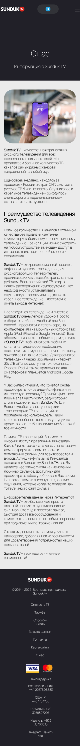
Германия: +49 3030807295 (40, 711)
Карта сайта (40, 647)
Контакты (40, 639)
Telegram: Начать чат (40, 734)
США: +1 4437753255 (40, 699)
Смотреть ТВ (40, 604)
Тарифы (40, 612)
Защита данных (40, 631)
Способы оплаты (40, 622)
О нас (40, 655)
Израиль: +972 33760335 (40, 722)
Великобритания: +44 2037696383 (40, 688)
